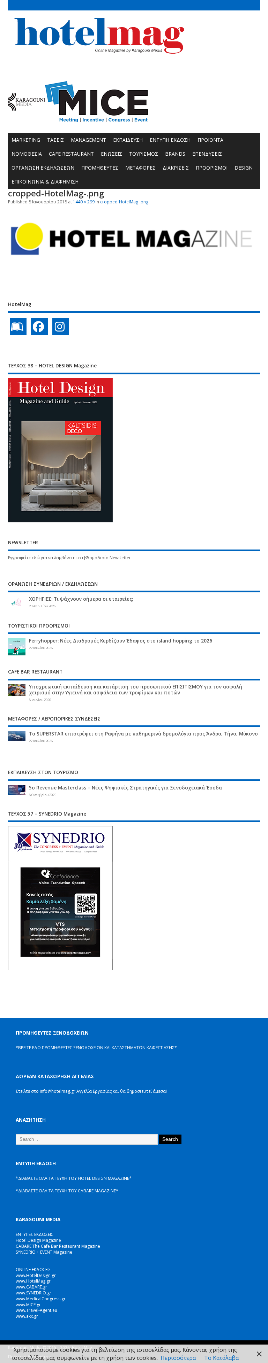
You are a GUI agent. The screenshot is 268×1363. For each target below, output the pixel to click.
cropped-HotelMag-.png (124, 202)
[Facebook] (39, 326)
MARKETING (26, 140)
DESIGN (243, 167)
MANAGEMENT (88, 140)
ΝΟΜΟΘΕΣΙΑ (27, 153)
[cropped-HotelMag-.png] (134, 262)
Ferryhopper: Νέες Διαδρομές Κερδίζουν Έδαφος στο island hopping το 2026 (120, 641)
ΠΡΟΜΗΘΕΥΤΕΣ (99, 167)
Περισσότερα (178, 1358)
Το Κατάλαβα (221, 1358)
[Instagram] (60, 326)
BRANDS (175, 153)
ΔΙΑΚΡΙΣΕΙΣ (176, 167)
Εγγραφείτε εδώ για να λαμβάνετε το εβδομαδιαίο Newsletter (69, 558)
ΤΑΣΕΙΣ (55, 140)
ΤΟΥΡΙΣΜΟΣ (143, 153)
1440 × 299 (84, 202)
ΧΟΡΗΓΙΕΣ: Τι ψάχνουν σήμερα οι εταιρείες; (81, 599)
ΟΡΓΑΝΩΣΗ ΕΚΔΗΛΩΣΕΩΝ (43, 167)
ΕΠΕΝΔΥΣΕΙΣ (207, 153)
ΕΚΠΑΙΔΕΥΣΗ (128, 140)
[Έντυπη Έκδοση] (18, 326)
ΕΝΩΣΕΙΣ (111, 153)
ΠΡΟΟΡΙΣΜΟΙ (212, 167)
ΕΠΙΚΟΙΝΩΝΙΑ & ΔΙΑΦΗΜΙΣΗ (45, 181)
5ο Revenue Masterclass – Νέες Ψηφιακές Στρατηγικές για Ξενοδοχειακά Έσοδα (125, 788)
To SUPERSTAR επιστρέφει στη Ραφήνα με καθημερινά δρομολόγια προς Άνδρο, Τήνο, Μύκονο (143, 734)
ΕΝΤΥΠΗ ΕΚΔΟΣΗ (170, 140)
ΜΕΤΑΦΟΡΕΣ (140, 167)
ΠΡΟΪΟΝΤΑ (210, 140)
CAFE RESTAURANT (71, 153)
